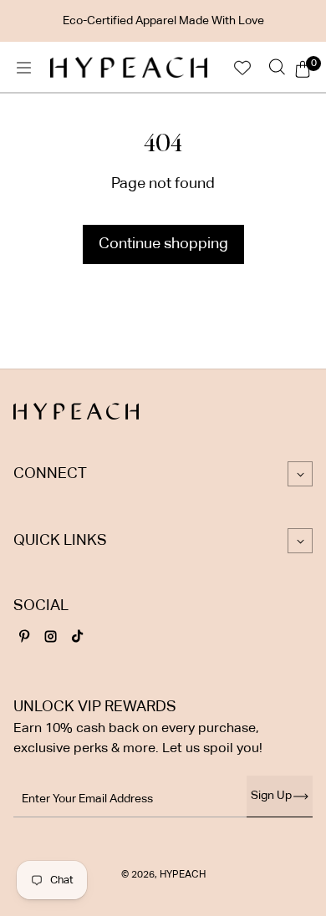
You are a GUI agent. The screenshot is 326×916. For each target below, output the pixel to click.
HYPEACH (183, 875)
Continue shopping (163, 244)
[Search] (277, 68)
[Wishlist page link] (242, 67)
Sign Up (271, 796)
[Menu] (23, 68)
